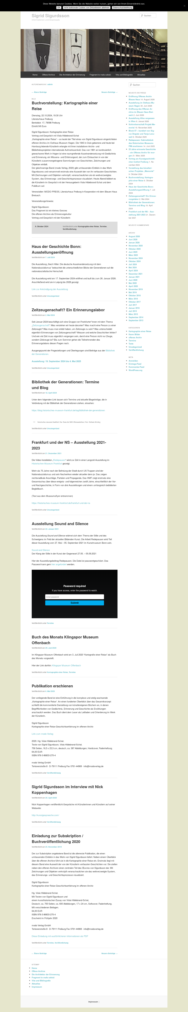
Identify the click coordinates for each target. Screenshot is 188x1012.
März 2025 (133, 255)
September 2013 (136, 320)
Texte (131, 343)
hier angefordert (59, 564)
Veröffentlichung (69, 229)
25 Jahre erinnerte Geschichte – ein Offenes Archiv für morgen (142, 152)
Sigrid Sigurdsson (50, 15)
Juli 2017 (133, 304)
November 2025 (136, 245)
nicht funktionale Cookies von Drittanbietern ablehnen (86, 7)
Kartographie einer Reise (88, 226)
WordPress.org (135, 370)
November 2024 (136, 258)
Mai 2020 (133, 283)
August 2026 (134, 236)
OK (58, 7)
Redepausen (59, 459)
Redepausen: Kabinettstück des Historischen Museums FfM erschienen (141, 143)
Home (34, 74)
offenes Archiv (135, 337)
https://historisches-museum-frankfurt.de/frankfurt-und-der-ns (61, 502)
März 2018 (133, 298)
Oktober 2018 (135, 295)
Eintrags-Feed (135, 363)
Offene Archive (48, 74)
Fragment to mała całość (100, 74)
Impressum (37, 986)
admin (50, 84)
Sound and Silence (41, 549)
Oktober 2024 (135, 261)
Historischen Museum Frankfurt (47, 463)
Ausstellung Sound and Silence (60, 523)
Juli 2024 (133, 264)
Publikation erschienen (52, 686)
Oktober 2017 (135, 301)
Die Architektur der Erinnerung (72, 74)
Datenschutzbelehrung (122, 7)
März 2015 (133, 314)
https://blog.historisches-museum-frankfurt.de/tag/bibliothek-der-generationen (68, 410)
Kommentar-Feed (136, 366)
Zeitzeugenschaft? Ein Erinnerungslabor (68, 309)
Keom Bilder (134, 334)
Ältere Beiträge (39, 92)
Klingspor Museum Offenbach (66, 665)
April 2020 (133, 286)
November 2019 (136, 289)
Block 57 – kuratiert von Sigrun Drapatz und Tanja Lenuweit (142, 133)
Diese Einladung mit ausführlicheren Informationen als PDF (60, 936)
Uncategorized (53, 296)
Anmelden (133, 360)
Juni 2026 (133, 239)
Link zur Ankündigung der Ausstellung (50, 289)
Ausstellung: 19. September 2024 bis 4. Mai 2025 (56, 361)
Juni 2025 (133, 252)
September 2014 (136, 317)
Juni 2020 (133, 280)
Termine (103, 226)
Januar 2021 (134, 276)
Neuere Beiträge (109, 92)
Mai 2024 (133, 267)
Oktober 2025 (135, 248)
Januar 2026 (134, 242)
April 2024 (133, 270)
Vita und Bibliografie (124, 74)
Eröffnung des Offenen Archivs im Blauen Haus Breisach (141, 111)
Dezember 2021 (135, 273)
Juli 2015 (133, 311)
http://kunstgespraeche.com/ (45, 815)
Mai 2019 (133, 292)
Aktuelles (141, 74)
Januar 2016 (134, 308)
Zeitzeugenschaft (40, 325)
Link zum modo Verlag (42, 733)
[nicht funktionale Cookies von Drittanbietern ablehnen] (184, 5)
